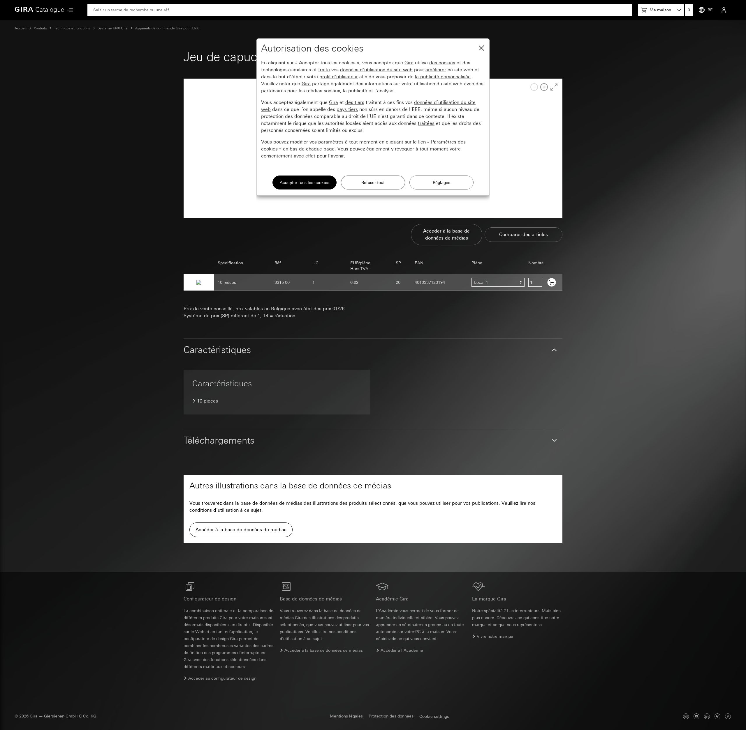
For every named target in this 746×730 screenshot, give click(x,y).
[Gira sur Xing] (717, 716)
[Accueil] (39, 10)
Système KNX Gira (113, 28)
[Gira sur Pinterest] (727, 716)
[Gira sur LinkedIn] (706, 716)
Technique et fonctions (72, 28)
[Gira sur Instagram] (685, 716)
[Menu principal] (68, 10)
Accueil (21, 28)
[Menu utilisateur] (724, 10)
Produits (40, 28)
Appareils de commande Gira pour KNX (167, 28)
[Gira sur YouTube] (696, 716)
